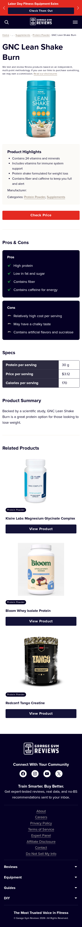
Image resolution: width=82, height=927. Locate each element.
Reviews (11, 866)
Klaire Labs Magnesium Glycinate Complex (40, 518)
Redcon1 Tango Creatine (25, 703)
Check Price (41, 215)
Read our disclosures (45, 73)
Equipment (13, 877)
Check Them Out (41, 11)
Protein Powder (41, 35)
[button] (4, 8)
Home (5, 35)
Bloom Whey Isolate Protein (28, 610)
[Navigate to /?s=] (6, 22)
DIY (7, 898)
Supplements (23, 35)
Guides (10, 887)
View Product (41, 528)
